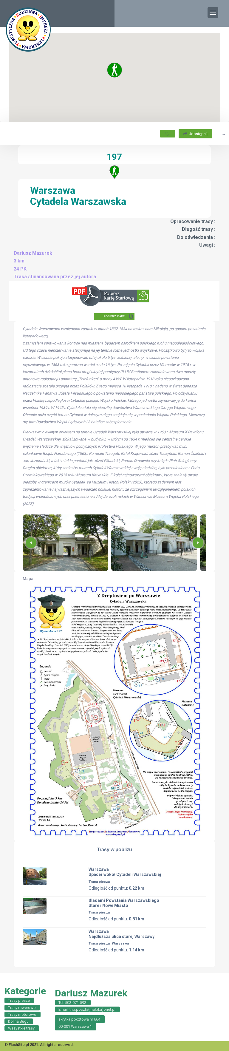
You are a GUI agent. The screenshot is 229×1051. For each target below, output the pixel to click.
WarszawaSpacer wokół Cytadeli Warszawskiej (125, 872)
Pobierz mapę (114, 316)
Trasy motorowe (22, 1014)
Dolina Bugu (18, 1021)
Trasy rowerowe (21, 1007)
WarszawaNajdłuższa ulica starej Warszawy (121, 934)
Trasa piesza (99, 882)
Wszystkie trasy (21, 1028)
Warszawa (120, 943)
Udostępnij (198, 134)
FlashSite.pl (19, 1044)
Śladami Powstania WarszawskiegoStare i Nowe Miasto (124, 903)
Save (167, 133)
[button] (198, 542)
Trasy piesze (19, 1000)
